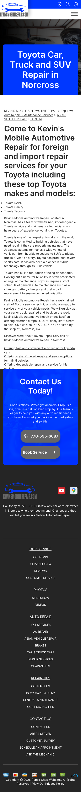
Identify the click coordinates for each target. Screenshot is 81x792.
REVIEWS (40, 571)
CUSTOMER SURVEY (40, 740)
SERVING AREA (40, 564)
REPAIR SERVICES (40, 659)
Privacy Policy (54, 783)
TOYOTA (36, 119)
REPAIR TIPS (40, 678)
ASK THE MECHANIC (40, 754)
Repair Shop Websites (46, 779)
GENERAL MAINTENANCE (40, 700)
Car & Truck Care (40, 652)
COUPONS (40, 557)
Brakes (40, 645)
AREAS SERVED (40, 733)
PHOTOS (40, 590)
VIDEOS (40, 604)
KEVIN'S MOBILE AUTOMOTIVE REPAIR (30, 111)
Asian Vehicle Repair (40, 638)
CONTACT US (40, 686)
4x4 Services (41, 624)
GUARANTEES (40, 666)
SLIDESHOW (40, 598)
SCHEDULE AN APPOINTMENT (41, 747)
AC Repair (40, 631)
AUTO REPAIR (40, 617)
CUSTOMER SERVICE (40, 577)
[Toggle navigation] (74, 14)
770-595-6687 (47, 324)
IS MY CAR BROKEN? (40, 693)
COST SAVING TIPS (40, 706)
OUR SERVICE (40, 549)
